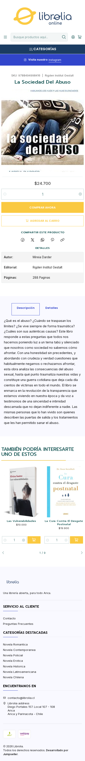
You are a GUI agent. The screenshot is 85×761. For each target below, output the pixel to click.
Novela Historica (14, 666)
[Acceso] (73, 37)
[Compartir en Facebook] (22, 240)
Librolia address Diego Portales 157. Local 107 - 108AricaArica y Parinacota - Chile (31, 708)
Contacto (9, 618)
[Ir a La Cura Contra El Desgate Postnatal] (63, 491)
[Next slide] (80, 553)
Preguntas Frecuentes (18, 623)
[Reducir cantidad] (5, 194)
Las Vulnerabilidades (21, 521)
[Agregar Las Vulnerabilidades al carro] (34, 540)
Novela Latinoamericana (19, 671)
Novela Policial (13, 655)
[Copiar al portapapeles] (62, 240)
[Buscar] (64, 37)
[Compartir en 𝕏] (32, 240)
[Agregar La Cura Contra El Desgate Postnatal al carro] (76, 540)
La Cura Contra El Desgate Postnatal (64, 522)
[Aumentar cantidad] (80, 194)
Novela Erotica (13, 660)
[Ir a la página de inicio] (42, 16)
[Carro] (80, 37)
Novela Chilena (13, 677)
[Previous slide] (4, 553)
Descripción (26, 308)
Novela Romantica (15, 644)
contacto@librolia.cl (21, 698)
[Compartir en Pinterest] (52, 240)
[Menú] (5, 37)
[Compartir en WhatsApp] (42, 240)
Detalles (51, 308)
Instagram (55, 59)
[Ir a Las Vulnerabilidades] (21, 491)
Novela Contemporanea (19, 650)
